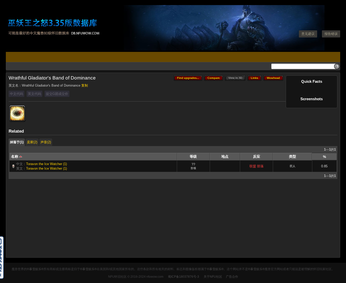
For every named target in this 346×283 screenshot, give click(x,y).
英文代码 (34, 94)
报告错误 (331, 34)
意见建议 (308, 34)
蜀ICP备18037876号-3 (183, 276)
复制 (84, 85)
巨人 (292, 166)
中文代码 (16, 94)
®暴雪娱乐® (35, 269)
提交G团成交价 (57, 94)
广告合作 (232, 276)
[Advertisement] (161, 219)
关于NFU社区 (213, 276)
